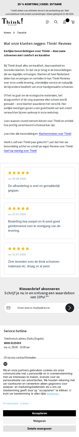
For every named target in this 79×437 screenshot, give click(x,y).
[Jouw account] (64, 22)
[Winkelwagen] (73, 22)
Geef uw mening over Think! (20, 151)
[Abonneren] (69, 307)
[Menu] (47, 22)
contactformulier (26, 358)
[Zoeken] (56, 22)
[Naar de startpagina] (12, 22)
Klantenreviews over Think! (55, 134)
